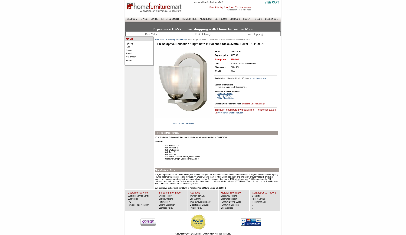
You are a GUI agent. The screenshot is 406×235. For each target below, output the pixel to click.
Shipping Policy (165, 196)
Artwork (129, 53)
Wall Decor (131, 57)
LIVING (144, 18)
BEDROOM (132, 18)
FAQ (221, 2)
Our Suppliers (227, 208)
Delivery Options (166, 199)
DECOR (258, 18)
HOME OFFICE (189, 18)
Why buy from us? (197, 196)
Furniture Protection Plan (138, 205)
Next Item (190, 123)
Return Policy (164, 202)
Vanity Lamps (182, 40)
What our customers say (200, 202)
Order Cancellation (167, 205)
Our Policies (211, 2)
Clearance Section (229, 199)
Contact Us (199, 2)
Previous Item (178, 123)
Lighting (129, 43)
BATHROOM (221, 18)
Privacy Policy (196, 208)
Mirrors (129, 60)
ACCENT (247, 18)
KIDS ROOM (206, 18)
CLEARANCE (271, 18)
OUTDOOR (235, 18)
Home (157, 40)
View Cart (272, 2)
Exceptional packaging (200, 205)
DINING (154, 18)
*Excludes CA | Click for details (239, 10)
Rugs (128, 47)
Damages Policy (166, 208)
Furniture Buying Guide (231, 202)
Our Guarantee (196, 199)
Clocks (129, 50)
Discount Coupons (229, 196)
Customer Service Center (138, 196)
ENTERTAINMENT (170, 18)
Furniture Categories (230, 205)
